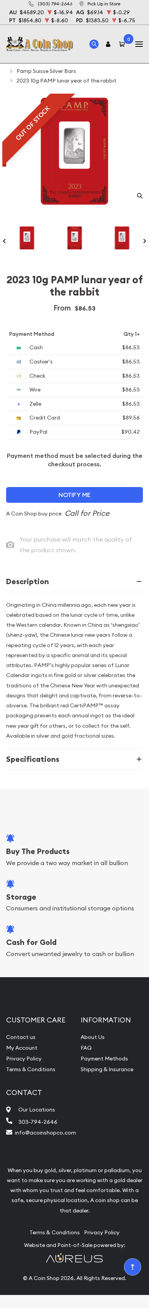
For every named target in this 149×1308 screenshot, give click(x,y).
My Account (21, 1047)
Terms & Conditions (30, 1069)
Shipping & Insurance (107, 1069)
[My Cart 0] (123, 43)
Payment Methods (104, 1058)
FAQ (86, 1047)
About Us (93, 1037)
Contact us (21, 1037)
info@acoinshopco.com (45, 1132)
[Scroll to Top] (132, 1266)
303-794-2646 (37, 1121)
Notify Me (74, 495)
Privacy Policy (24, 1058)
